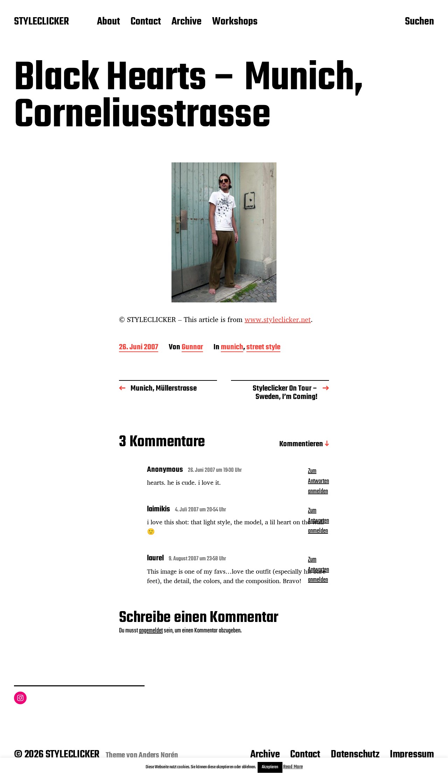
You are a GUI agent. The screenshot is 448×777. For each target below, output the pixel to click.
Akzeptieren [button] (270, 767)
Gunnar (192, 347)
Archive (187, 22)
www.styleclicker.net (278, 319)
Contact (146, 22)
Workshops (235, 22)
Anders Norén (158, 755)
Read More (293, 767)
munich (232, 347)
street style (263, 347)
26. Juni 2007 (138, 347)
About (108, 22)
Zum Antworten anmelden (318, 481)
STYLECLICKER (41, 22)
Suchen (419, 22)
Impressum (412, 755)
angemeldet (151, 631)
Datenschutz (355, 755)
